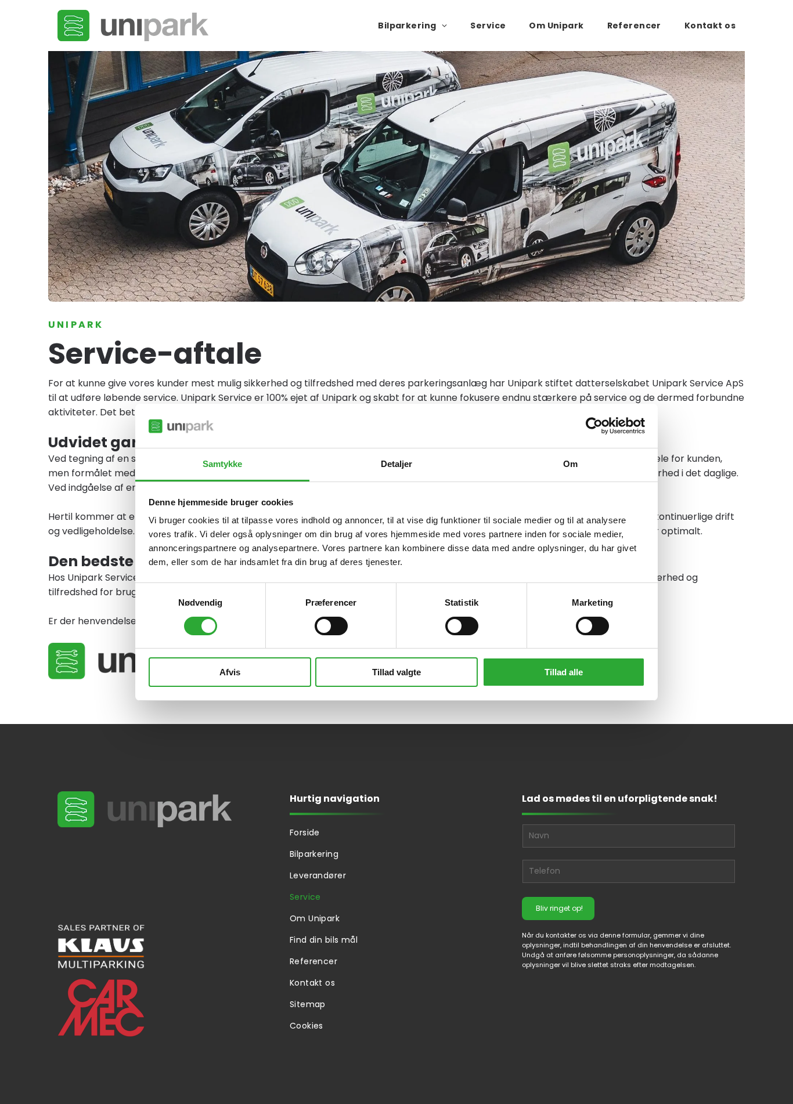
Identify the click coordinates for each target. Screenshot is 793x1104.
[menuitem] (401, 26)
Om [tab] (570, 464)
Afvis (229, 672)
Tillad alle (564, 672)
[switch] (331, 626)
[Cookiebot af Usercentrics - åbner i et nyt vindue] (594, 426)
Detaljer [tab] (397, 464)
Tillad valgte (396, 672)
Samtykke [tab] (223, 464)
